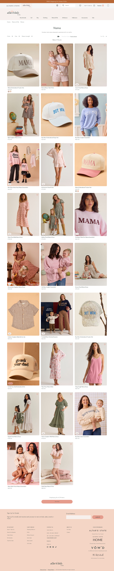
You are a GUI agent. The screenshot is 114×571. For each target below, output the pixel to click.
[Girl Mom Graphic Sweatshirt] (57, 264)
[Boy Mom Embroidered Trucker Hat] (91, 314)
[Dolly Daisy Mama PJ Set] (57, 463)
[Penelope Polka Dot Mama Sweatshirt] (91, 214)
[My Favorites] (37, 45)
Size (16, 36)
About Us (69, 527)
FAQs (28, 532)
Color (9, 36)
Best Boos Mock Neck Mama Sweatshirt (18, 187)
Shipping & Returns (31, 529)
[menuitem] (23, 17)
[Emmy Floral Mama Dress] (91, 264)
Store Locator (29, 540)
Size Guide (29, 537)
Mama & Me (55, 17)
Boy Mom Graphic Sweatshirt (82, 137)
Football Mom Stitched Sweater (49, 337)
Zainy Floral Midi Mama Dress (15, 237)
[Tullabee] (57, 563)
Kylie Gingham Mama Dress (14, 137)
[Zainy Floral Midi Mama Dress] (23, 214)
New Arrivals (23, 17)
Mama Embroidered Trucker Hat (16, 88)
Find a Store (73, 36)
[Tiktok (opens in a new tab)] (56, 547)
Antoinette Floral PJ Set (47, 187)
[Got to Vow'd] (98, 547)
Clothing (45, 17)
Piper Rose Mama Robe (47, 386)
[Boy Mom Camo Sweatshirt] (91, 413)
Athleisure (64, 17)
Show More (57, 501)
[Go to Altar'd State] (97, 530)
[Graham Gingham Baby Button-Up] (23, 314)
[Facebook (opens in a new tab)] (50, 547)
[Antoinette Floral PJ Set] (57, 164)
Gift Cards (29, 543)
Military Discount (30, 535)
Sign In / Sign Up (10, 529)
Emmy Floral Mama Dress (81, 287)
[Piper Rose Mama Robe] (57, 363)
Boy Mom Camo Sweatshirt (82, 436)
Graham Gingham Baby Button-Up (16, 337)
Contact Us (50, 527)
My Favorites (9, 537)
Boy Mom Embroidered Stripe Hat (49, 137)
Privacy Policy (51, 569)
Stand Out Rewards (11, 532)
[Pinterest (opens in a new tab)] (53, 547)
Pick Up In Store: (66, 36)
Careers (68, 532)
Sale (93, 17)
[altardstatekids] (27, 5)
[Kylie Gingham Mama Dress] (23, 114)
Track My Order (10, 540)
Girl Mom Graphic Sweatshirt (48, 287)
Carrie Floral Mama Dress (81, 88)
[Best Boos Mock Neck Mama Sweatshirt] (23, 164)
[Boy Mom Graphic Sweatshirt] (91, 114)
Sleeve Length (26, 36)
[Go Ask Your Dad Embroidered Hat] (23, 363)
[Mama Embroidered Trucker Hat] (23, 64)
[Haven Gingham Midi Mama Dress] (57, 413)
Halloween (74, 17)
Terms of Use (43, 569)
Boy (38, 17)
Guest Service (30, 527)
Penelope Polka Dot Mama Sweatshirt (85, 237)
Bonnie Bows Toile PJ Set (47, 88)
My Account (10, 527)
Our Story (69, 529)
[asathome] (97, 538)
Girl (31, 17)
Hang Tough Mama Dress (81, 386)
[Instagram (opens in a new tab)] (47, 547)
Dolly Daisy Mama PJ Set (47, 486)
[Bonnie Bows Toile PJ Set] (57, 64)
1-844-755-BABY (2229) (52, 537)
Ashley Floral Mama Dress (48, 237)
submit (97, 517)
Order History (10, 535)
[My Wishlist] (80, 5)
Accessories (85, 17)
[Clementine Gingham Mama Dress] (23, 264)
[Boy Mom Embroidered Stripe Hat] (57, 114)
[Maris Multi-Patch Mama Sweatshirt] (23, 463)
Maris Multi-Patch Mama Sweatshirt (17, 486)
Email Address (70, 514)
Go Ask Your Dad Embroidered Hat (16, 386)
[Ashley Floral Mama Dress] (57, 214)
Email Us (49, 540)
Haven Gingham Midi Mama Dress (50, 436)
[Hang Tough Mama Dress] (91, 363)
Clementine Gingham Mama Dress (16, 287)
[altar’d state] (13, 6)
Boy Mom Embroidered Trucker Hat (84, 337)
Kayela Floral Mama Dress (14, 436)
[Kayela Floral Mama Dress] (23, 413)
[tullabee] (57, 12)
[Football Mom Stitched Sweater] (57, 314)
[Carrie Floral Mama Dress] (91, 64)
